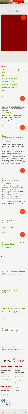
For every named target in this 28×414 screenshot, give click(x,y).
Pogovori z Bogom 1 (9, 291)
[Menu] (26, 2)
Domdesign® (8, 412)
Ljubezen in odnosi (8, 81)
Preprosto (5, 90)
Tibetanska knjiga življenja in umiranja (13, 309)
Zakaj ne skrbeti (8, 179)
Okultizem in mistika (9, 87)
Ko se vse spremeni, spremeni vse (13, 272)
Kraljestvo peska (8, 220)
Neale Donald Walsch (9, 84)
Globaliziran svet (8, 76)
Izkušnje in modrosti (9, 78)
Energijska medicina (10, 329)
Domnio (21, 412)
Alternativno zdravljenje (10, 70)
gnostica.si (18, 382)
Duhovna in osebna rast (10, 73)
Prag (4, 136)
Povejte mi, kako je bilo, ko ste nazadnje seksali (13, 243)
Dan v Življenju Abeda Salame (13, 107)
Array (13, 97)
